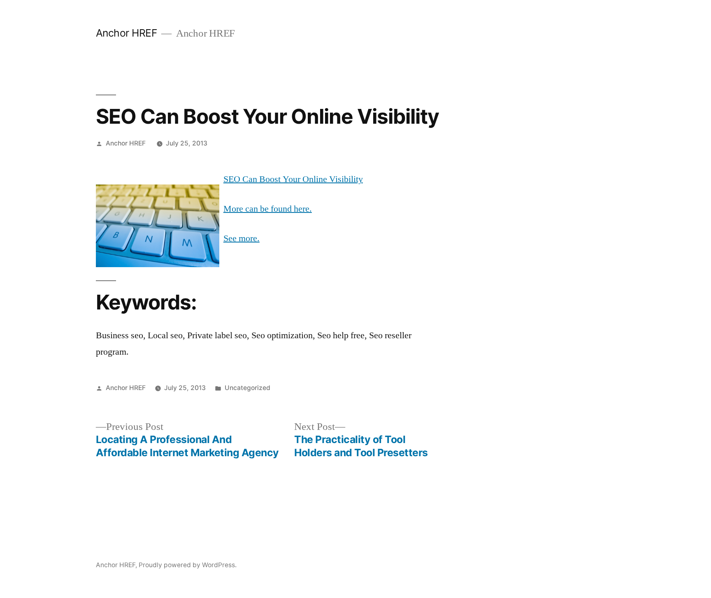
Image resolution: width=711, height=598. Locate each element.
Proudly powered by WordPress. (188, 565)
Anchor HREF (127, 33)
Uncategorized (247, 388)
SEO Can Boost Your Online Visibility (293, 179)
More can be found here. (267, 209)
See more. (241, 238)
